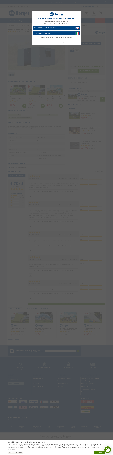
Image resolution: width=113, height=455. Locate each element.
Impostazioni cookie (15, 452)
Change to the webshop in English (45, 27)
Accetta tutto (99, 452)
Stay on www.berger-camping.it (44, 33)
